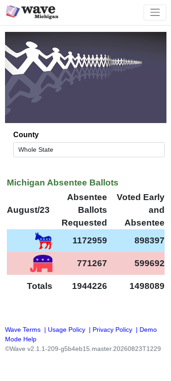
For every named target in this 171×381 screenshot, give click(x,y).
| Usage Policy (63, 329)
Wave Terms (23, 329)
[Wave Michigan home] (34, 12)
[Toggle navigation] (155, 13)
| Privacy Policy (109, 329)
